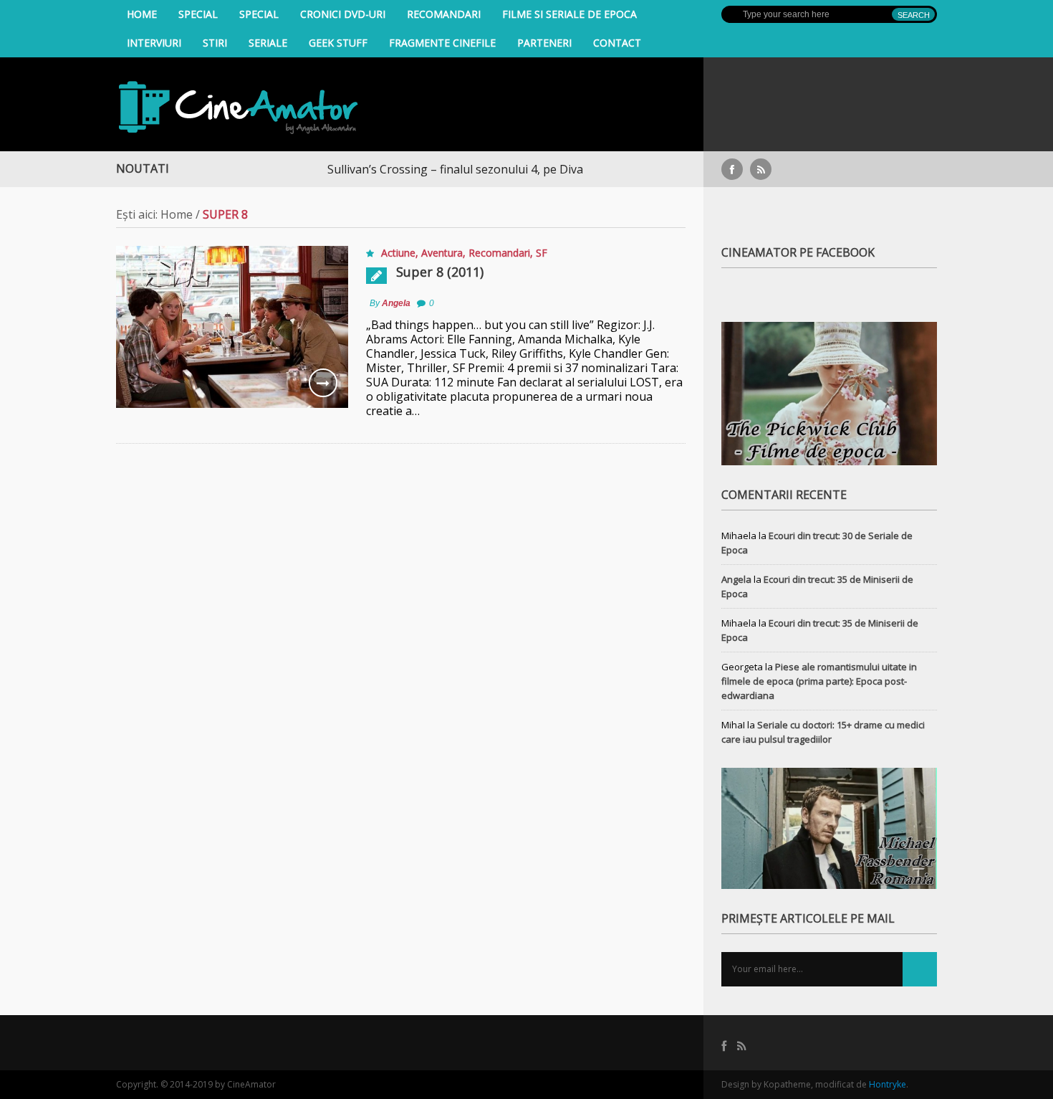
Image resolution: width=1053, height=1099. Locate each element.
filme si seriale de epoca (569, 14)
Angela (396, 303)
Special (198, 14)
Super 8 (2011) (440, 272)
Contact (617, 42)
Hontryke (887, 1084)
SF (541, 253)
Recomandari (444, 14)
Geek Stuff (338, 42)
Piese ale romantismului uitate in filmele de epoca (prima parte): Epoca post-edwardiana (819, 681)
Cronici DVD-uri (342, 14)
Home (142, 14)
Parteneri (544, 42)
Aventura (442, 253)
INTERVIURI (154, 42)
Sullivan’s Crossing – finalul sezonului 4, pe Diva (429, 169)
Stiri (215, 42)
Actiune (398, 253)
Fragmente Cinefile (442, 42)
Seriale (268, 42)
